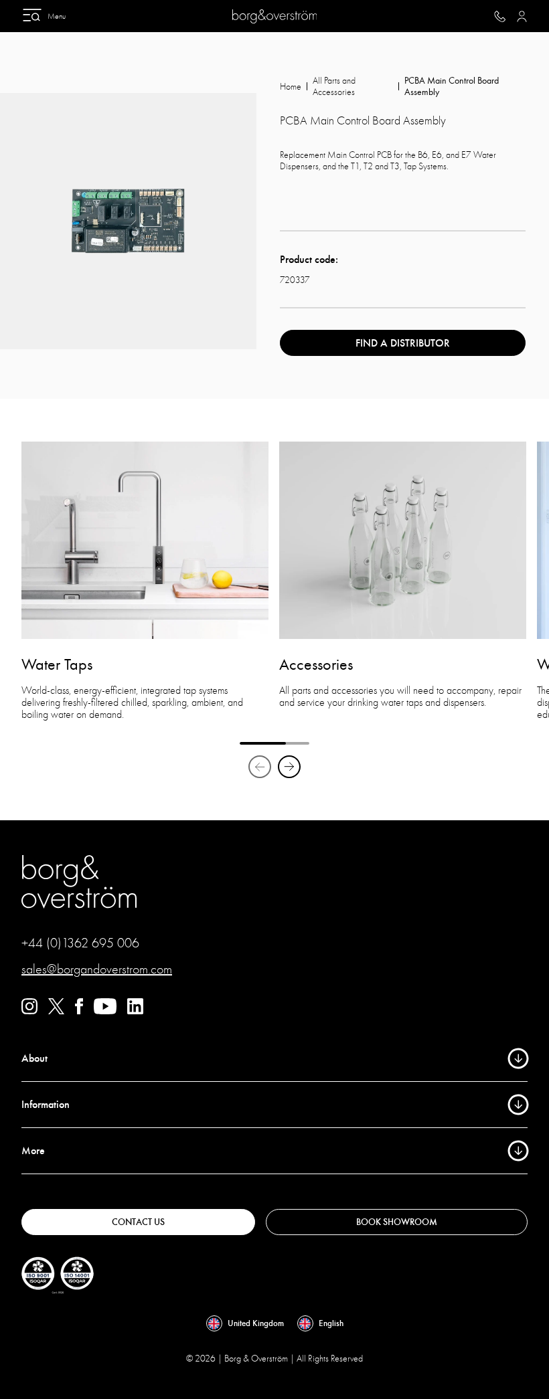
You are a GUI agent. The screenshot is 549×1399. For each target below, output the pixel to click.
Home (290, 86)
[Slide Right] (289, 766)
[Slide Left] (259, 766)
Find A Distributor (403, 343)
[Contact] (499, 16)
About (34, 1058)
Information (45, 1104)
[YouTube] (105, 1011)
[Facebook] (79, 1011)
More (33, 1150)
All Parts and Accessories (334, 86)
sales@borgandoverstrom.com (96, 969)
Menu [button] (57, 16)
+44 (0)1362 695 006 (80, 943)
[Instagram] (29, 1011)
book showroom (396, 1222)
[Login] (522, 16)
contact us (138, 1222)
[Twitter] (56, 1011)
